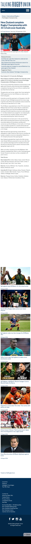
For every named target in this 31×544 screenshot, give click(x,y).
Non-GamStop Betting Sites (9, 506)
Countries (4, 481)
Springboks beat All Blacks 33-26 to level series (14, 286)
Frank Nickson (6, 31)
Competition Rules (7, 500)
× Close (27, 535)
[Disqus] (15, 200)
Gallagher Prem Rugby (8, 485)
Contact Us (5, 493)
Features (4, 483)
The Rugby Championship (21, 72)
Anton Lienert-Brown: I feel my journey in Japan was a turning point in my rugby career (15, 430)
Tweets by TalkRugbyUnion (8, 473)
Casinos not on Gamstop (8, 511)
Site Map (4, 502)
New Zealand (10, 72)
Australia (3, 72)
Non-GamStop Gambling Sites (10, 508)
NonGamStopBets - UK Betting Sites (11, 505)
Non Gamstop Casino (7, 510)
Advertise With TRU (7, 495)
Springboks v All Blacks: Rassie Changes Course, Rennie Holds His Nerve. (15, 382)
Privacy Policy (6, 499)
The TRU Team (6, 487)
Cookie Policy (6, 497)
